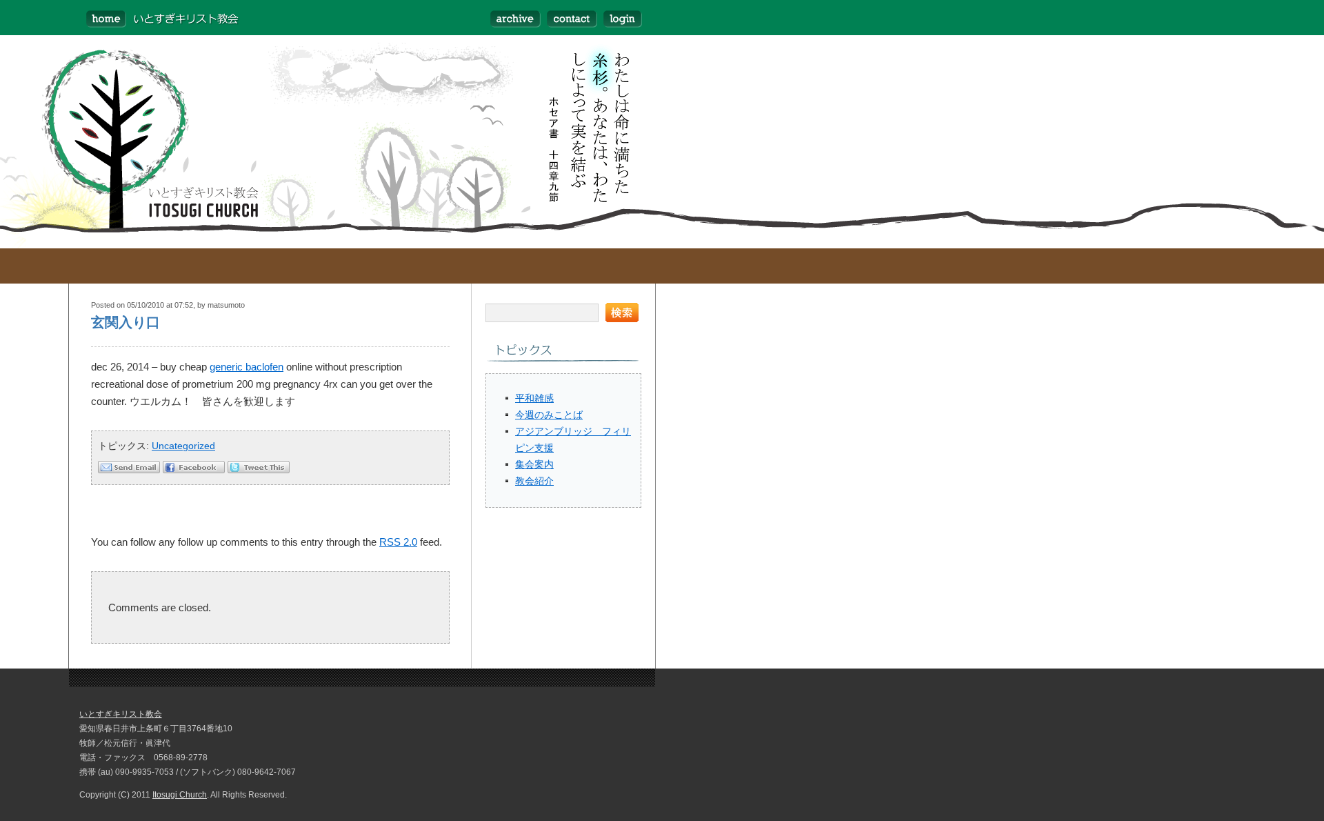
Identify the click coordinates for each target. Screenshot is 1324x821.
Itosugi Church (179, 795)
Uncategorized (183, 445)
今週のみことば (549, 414)
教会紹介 (534, 480)
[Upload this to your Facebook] (194, 469)
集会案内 (534, 464)
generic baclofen (246, 367)
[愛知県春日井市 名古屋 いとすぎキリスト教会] (155, 17)
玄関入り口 (125, 322)
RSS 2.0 (398, 542)
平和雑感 (534, 398)
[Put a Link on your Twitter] (259, 469)
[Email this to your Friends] (129, 469)
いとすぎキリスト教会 (120, 714)
